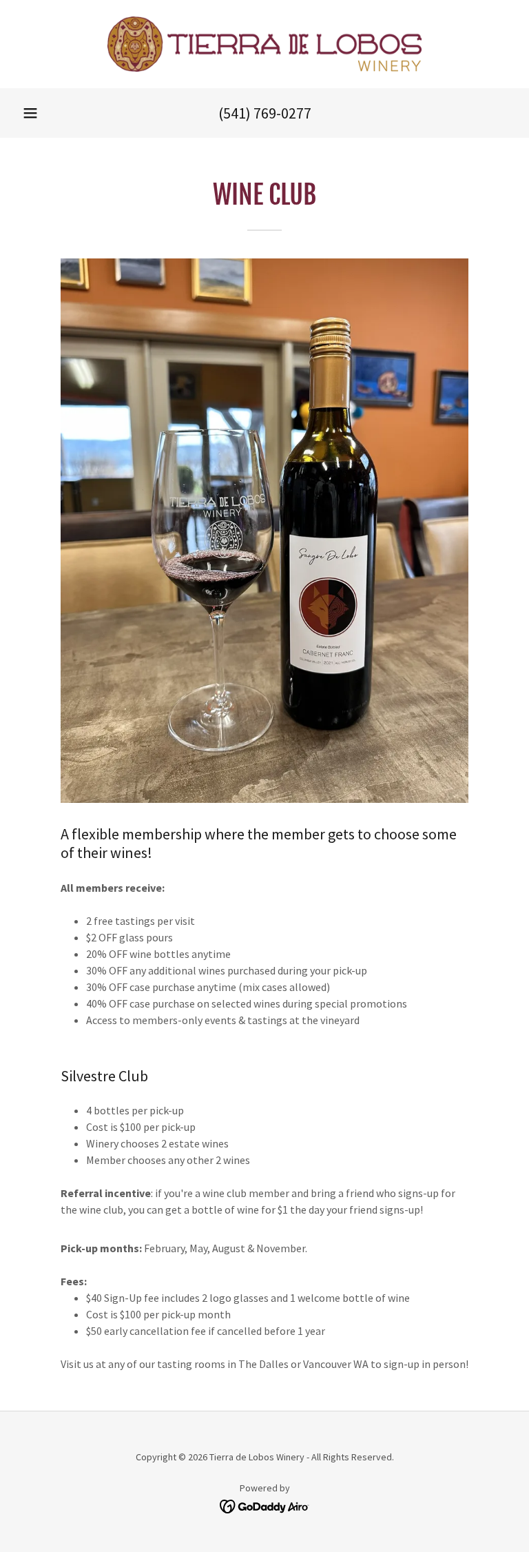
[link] (264, 44)
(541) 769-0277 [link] (264, 113)
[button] (30, 113)
